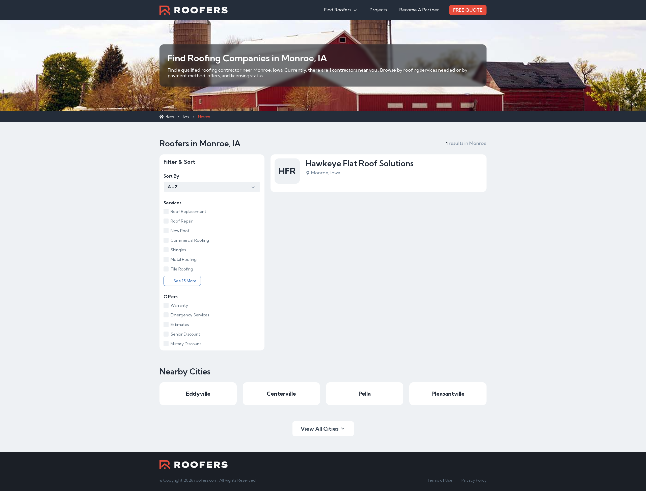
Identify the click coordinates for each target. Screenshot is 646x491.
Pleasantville (448, 393)
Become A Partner (419, 10)
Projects (378, 10)
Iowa (186, 116)
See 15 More (185, 280)
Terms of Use (439, 480)
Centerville (281, 393)
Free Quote (467, 10)
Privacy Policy (474, 480)
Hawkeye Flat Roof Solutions (360, 163)
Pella (365, 393)
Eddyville (198, 393)
